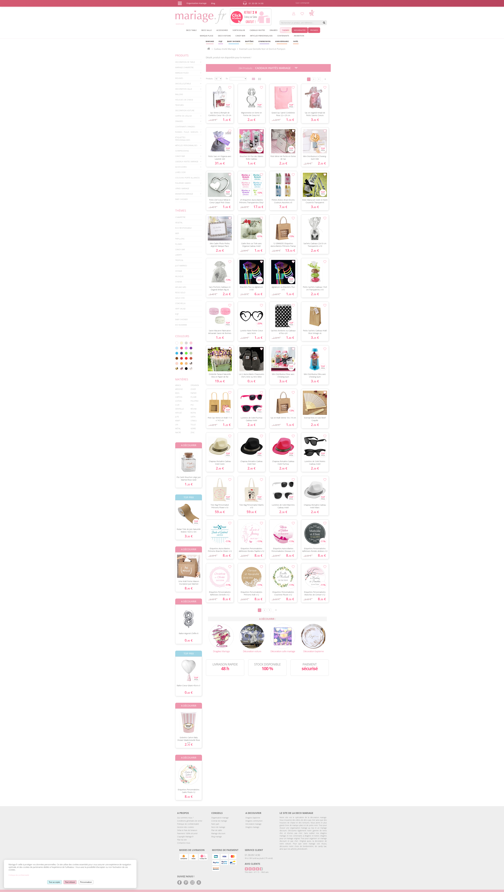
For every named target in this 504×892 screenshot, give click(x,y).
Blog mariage (216, 836)
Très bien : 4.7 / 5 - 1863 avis (257, 872)
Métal (178, 428)
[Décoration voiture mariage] (252, 636)
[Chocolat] (176, 358)
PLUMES (178, 244)
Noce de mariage (218, 827)
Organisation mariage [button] (196, 3)
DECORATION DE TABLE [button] (185, 62)
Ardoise (179, 389)
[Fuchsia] (181, 348)
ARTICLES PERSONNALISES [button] (261, 36)
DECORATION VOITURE (184, 110)
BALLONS (179, 94)
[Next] (325, 79)
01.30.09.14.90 (252, 855)
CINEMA (178, 281)
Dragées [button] (273, 30)
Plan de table (216, 830)
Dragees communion (253, 821)
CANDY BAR (180, 249)
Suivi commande (302, 3)
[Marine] (181, 353)
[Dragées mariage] (221, 636)
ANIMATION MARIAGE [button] (184, 194)
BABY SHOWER (181, 199)
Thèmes (180, 210)
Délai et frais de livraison (187, 830)
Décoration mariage (253, 824)
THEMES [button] (285, 30)
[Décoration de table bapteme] (313, 636)
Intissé (178, 412)
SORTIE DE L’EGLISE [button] (183, 116)
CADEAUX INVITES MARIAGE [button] (186, 161)
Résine (194, 409)
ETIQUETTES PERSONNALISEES (182, 138)
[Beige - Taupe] (186, 363)
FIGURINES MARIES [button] (183, 183)
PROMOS (314, 30)
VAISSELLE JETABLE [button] (183, 83)
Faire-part (215, 824)
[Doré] (176, 368)
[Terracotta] (191, 358)
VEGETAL (179, 222)
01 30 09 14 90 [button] (256, 3)
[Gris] (186, 343)
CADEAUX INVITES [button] (257, 30)
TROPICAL (179, 260)
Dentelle (179, 409)
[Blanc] (176, 343)
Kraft (177, 420)
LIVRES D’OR (180, 172)
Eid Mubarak (181, 325)
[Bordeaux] (181, 358)
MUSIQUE (179, 276)
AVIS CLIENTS (252, 863)
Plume (193, 397)
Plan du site (182, 839)
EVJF (177, 314)
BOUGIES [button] (179, 78)
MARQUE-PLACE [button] (182, 73)
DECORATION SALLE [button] (183, 89)
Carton (178, 397)
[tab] (188, 62)
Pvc (192, 405)
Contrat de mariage (219, 821)
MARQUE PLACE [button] (206, 36)
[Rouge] (186, 358)
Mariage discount (218, 833)
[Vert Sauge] (191, 353)
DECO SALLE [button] (206, 30)
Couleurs (182, 336)
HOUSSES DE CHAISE (184, 99)
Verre (193, 428)
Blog (213, 3)
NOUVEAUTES (300, 30)
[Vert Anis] (186, 353)
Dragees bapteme (252, 817)
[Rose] (191, 343)
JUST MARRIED (181, 265)
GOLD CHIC (180, 298)
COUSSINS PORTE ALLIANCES (187, 177)
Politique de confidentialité (188, 824)
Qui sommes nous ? (185, 817)
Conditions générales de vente (189, 821)
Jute (177, 416)
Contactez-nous (183, 843)
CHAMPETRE (180, 217)
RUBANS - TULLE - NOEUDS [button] (186, 132)
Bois (177, 393)
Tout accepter (54, 882)
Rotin (193, 412)
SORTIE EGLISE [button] (239, 30)
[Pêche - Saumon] (176, 363)
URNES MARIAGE (182, 188)
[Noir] (186, 368)
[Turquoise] (176, 353)
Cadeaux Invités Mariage (273, 68)
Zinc (193, 432)
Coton (178, 401)
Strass (194, 420)
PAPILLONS (180, 238)
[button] (249, 41)
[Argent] (191, 363)
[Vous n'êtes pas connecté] (293, 13)
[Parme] (186, 348)
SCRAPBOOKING (182, 150)
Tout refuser (70, 882)
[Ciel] (176, 348)
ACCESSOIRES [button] (222, 30)
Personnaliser (86, 882)
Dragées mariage (252, 827)
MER (177, 233)
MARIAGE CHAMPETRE (184, 67)
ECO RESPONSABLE (183, 228)
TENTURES (179, 105)
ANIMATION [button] (299, 36)
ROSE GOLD (180, 292)
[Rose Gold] (181, 368)
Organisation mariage (220, 817)
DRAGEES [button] (179, 121)
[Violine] (191, 348)
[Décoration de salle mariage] (282, 636)
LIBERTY (178, 255)
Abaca (178, 385)
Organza (195, 385)
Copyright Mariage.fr (185, 836)
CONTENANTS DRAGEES (185, 126)
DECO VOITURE (224, 36)
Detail (173, 460)
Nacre (178, 432)
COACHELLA (180, 303)
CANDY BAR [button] (240, 36)
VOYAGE (178, 271)
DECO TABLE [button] (191, 30)
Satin (193, 416)
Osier (193, 389)
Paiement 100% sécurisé (187, 833)
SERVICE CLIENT (254, 850)
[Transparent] (191, 368)
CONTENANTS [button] (283, 36)
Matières (181, 379)
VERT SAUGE (180, 308)
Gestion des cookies (185, 827)
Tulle (193, 424)
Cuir (177, 405)
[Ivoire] (181, 343)
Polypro (194, 401)
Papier (193, 393)
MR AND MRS (180, 287)
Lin (176, 424)
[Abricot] (181, 363)
